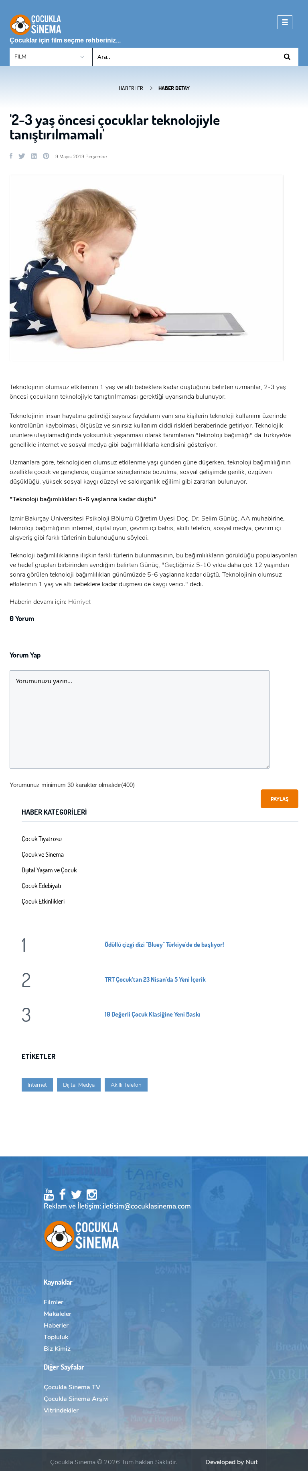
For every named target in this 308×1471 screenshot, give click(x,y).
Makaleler (57, 1314)
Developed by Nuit (231, 1462)
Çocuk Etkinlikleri (43, 901)
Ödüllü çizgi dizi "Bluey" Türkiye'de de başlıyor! (164, 944)
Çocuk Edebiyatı (41, 885)
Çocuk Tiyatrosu (42, 838)
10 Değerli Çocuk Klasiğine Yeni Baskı (153, 1014)
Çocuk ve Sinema (43, 854)
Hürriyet (79, 601)
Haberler (131, 88)
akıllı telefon (126, 1085)
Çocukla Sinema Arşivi (76, 1398)
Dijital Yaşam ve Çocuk (49, 870)
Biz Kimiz (57, 1348)
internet (37, 1085)
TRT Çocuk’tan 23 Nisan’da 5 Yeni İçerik (155, 979)
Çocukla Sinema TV (72, 1387)
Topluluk (56, 1337)
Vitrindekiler (61, 1410)
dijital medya (79, 1085)
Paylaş (279, 799)
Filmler (53, 1302)
